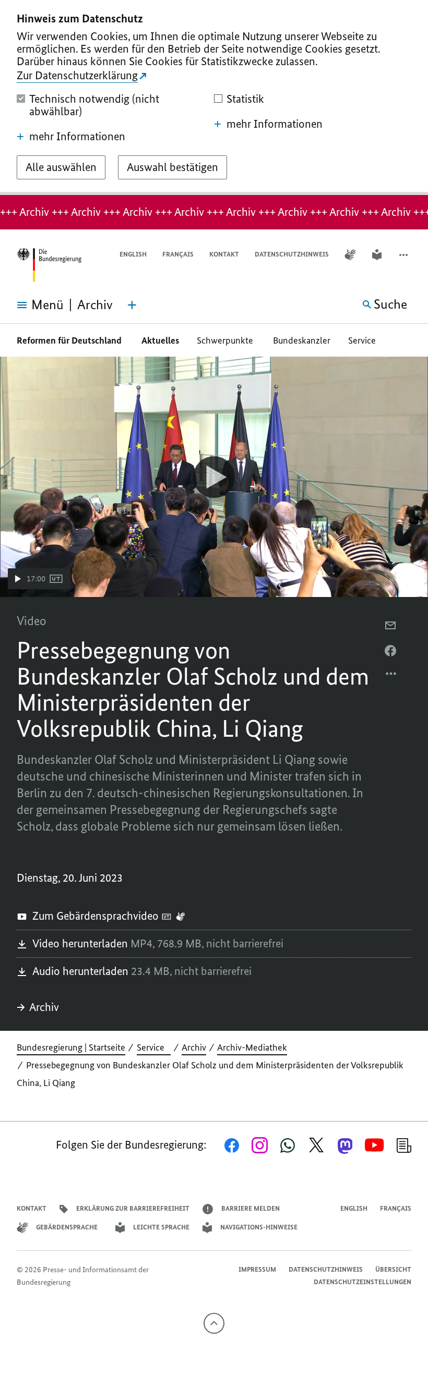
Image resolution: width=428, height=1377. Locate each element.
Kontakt (224, 254)
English (133, 254)
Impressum (257, 1269)
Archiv (44, 1007)
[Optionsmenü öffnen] (391, 676)
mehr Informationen (77, 136)
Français (178, 254)
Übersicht (393, 1269)
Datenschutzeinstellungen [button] (362, 1282)
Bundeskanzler (301, 340)
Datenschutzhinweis (292, 254)
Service (365, 340)
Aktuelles (160, 340)
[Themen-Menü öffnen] (132, 305)
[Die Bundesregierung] (49, 265)
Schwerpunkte (226, 340)
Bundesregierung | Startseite (71, 1047)
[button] (404, 254)
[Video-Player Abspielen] (214, 477)
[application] (214, 477)
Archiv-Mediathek (252, 1047)
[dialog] (214, 97)
